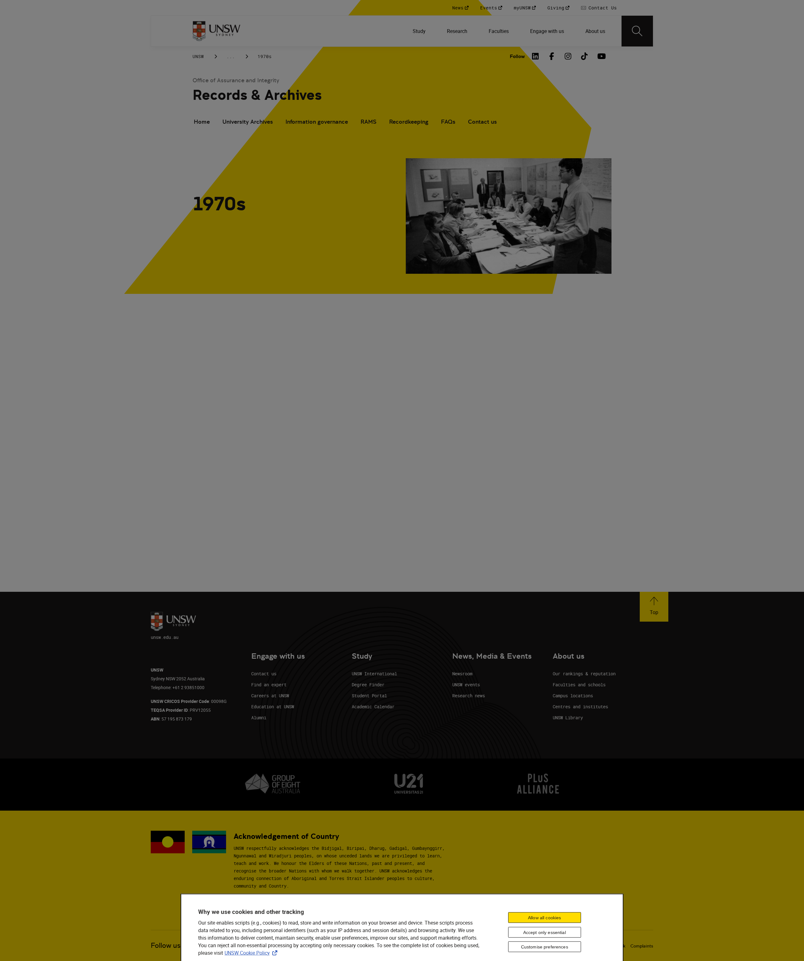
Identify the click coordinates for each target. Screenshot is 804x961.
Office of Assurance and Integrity (236, 80)
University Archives (247, 121)
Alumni (258, 718)
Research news (468, 696)
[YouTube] (601, 56)
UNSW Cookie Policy (252, 952)
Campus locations (573, 696)
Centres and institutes (580, 707)
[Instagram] (568, 56)
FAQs (448, 121)
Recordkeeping (408, 121)
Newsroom (462, 674)
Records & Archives (257, 95)
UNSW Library (568, 718)
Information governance (316, 121)
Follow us (166, 945)
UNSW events (466, 685)
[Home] (216, 31)
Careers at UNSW (270, 696)
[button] (654, 607)
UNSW (198, 56)
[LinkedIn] (535, 56)
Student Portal (369, 696)
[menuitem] (420, 31)
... (230, 56)
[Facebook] (552, 56)
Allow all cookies (544, 917)
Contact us (482, 121)
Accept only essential (544, 932)
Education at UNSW (272, 707)
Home (202, 121)
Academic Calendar (373, 707)
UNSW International (374, 674)
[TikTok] (584, 56)
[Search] (637, 31)
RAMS (369, 121)
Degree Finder (368, 685)
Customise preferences (544, 946)
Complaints (641, 945)
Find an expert (268, 685)
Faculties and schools (579, 685)
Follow (517, 56)
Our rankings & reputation (584, 674)
